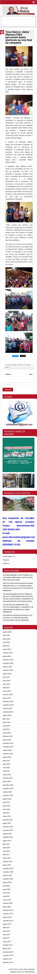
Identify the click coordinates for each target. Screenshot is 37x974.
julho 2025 (6, 677)
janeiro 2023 (7, 781)
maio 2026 (6, 642)
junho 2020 (6, 889)
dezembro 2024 (8, 701)
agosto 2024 (7, 715)
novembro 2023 (8, 747)
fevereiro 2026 (8, 653)
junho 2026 (6, 639)
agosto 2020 (7, 882)
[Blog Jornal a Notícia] (18, 10)
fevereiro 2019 (8, 945)
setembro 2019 (8, 921)
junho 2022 (6, 806)
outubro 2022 (7, 792)
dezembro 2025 (8, 660)
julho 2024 (6, 719)
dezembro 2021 (8, 827)
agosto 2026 (7, 632)
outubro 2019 (7, 917)
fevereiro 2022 (8, 820)
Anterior (8, 374)
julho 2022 (6, 802)
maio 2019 (6, 934)
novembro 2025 (8, 663)
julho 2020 (6, 886)
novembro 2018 (8, 955)
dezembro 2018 (8, 952)
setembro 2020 (8, 879)
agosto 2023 (7, 757)
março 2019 (7, 941)
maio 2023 (6, 768)
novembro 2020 (8, 872)
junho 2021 (6, 847)
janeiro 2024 (7, 740)
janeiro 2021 (7, 865)
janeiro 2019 (7, 948)
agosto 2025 (7, 674)
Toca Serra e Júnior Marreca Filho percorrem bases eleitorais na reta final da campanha (18, 37)
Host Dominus (30, 972)
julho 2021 (6, 844)
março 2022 (7, 816)
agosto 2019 (7, 924)
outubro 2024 (7, 708)
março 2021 (7, 858)
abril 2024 (6, 729)
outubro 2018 (7, 959)
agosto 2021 (7, 841)
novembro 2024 (8, 705)
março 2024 (7, 733)
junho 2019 (6, 931)
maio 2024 (6, 726)
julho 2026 (6, 635)
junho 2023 (6, 764)
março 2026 (7, 649)
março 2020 (7, 900)
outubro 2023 (7, 750)
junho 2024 (6, 722)
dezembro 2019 (8, 910)
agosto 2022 (7, 799)
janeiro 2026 (7, 656)
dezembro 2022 (8, 785)
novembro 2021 (8, 830)
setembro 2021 (8, 837)
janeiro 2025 (7, 698)
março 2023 (7, 774)
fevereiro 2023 (8, 778)
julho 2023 (6, 761)
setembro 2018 (8, 962)
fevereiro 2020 (8, 903)
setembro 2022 (8, 795)
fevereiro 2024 (8, 736)
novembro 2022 (8, 788)
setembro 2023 (8, 754)
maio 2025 (6, 684)
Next (30, 374)
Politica (5, 563)
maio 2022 (6, 809)
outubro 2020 (7, 875)
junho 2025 (6, 681)
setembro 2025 (8, 670)
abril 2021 (6, 854)
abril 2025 (6, 688)
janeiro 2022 (7, 823)
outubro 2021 (7, 834)
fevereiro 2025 (8, 695)
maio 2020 (6, 893)
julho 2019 (6, 927)
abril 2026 (6, 646)
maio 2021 (6, 851)
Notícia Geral (7, 556)
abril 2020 (6, 896)
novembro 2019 (8, 914)
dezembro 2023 (8, 743)
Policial (5, 560)
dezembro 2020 (8, 868)
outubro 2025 (7, 667)
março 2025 (7, 691)
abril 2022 (6, 813)
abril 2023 (6, 771)
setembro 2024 (8, 712)
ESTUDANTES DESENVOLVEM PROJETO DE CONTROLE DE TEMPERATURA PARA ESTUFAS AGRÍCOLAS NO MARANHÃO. (17, 618)
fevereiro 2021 (8, 861)
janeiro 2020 (7, 907)
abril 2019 (6, 938)
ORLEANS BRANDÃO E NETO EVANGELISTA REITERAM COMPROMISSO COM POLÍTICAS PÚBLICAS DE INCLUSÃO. (18, 577)
